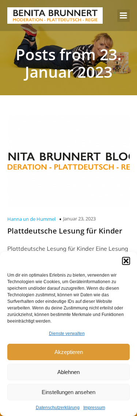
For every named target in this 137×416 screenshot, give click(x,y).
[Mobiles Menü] (123, 15)
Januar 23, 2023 (79, 218)
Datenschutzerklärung (58, 407)
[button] (126, 261)
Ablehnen (68, 372)
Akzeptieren (68, 352)
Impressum (94, 407)
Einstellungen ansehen (68, 392)
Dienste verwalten (67, 333)
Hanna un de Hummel (31, 219)
